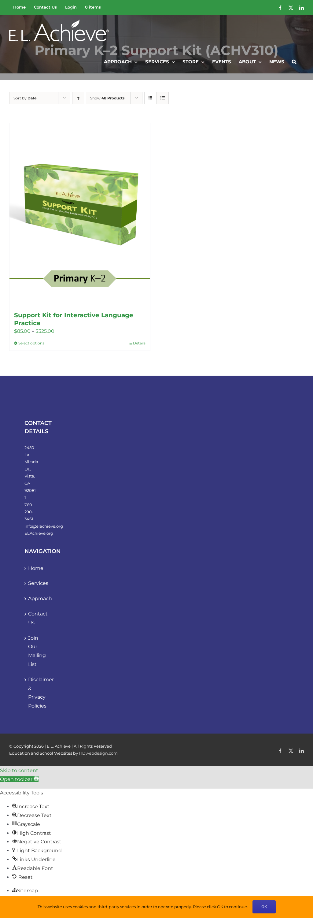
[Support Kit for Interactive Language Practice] (79, 214)
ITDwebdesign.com (98, 753)
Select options (31, 343)
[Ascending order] (78, 98)
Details (139, 343)
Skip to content (19, 770)
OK (264, 906)
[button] (294, 61)
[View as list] (162, 98)
